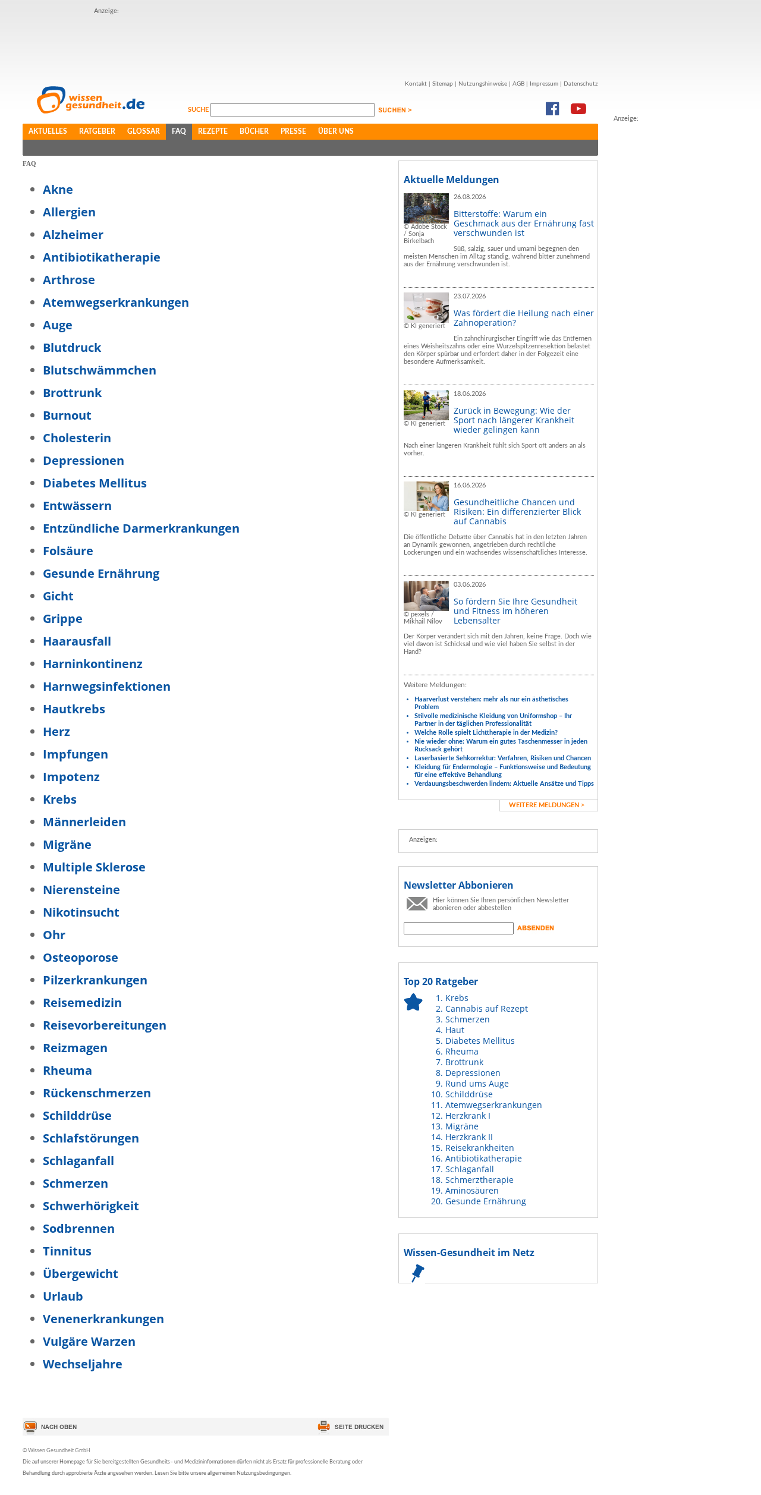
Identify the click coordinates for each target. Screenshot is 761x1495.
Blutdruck (72, 347)
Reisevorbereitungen (104, 1025)
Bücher (254, 131)
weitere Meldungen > (546, 805)
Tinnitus (67, 1251)
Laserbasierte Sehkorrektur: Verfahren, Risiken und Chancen (502, 758)
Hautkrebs (74, 709)
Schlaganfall (78, 1161)
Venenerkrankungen (103, 1319)
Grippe (63, 618)
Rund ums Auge (477, 1083)
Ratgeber (97, 131)
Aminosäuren (472, 1190)
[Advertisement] (661, 302)
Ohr (54, 935)
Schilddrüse (77, 1115)
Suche (199, 109)
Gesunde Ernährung (101, 573)
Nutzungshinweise (482, 84)
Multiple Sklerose (94, 867)
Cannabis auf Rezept (486, 1008)
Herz (56, 731)
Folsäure (68, 551)
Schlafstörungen (91, 1138)
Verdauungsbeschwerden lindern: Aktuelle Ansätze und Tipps (504, 783)
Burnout (67, 415)
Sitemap (442, 84)
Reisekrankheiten (479, 1147)
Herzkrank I (467, 1115)
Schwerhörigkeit (91, 1206)
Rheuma (67, 1070)
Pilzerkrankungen (95, 980)
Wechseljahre (82, 1364)
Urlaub (63, 1296)
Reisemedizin (82, 1002)
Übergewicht (80, 1274)
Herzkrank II (469, 1137)
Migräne (67, 844)
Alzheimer (73, 234)
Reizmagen (75, 1048)
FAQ (179, 131)
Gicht (58, 596)
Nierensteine (81, 890)
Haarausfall (77, 641)
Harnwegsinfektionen (107, 686)
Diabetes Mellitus (95, 483)
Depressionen (83, 460)
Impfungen (75, 754)
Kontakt (416, 84)
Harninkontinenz (93, 664)
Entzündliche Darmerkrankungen (141, 528)
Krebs (60, 799)
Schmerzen (75, 1183)
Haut (454, 1030)
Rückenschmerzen (97, 1093)
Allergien (69, 212)
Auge (58, 325)
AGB (518, 84)
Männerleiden (84, 822)
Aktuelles (48, 131)
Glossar (143, 131)
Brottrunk (72, 393)
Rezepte (213, 131)
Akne (58, 189)
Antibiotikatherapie (102, 257)
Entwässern (77, 506)
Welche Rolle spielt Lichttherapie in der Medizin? (486, 732)
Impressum (544, 84)
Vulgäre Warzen (89, 1341)
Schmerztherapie (479, 1179)
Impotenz (71, 777)
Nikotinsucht (81, 912)
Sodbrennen (79, 1228)
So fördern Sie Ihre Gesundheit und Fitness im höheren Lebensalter (515, 611)
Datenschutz (581, 84)
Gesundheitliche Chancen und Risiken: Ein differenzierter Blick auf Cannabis (517, 511)
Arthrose (69, 280)
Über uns (336, 131)
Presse (293, 131)
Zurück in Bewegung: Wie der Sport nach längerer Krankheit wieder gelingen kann (514, 420)
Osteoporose (80, 957)
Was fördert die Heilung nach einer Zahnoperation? (524, 317)
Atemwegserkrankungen (116, 302)
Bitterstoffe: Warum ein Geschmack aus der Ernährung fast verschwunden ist (524, 223)
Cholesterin (77, 438)
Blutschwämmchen (99, 370)
